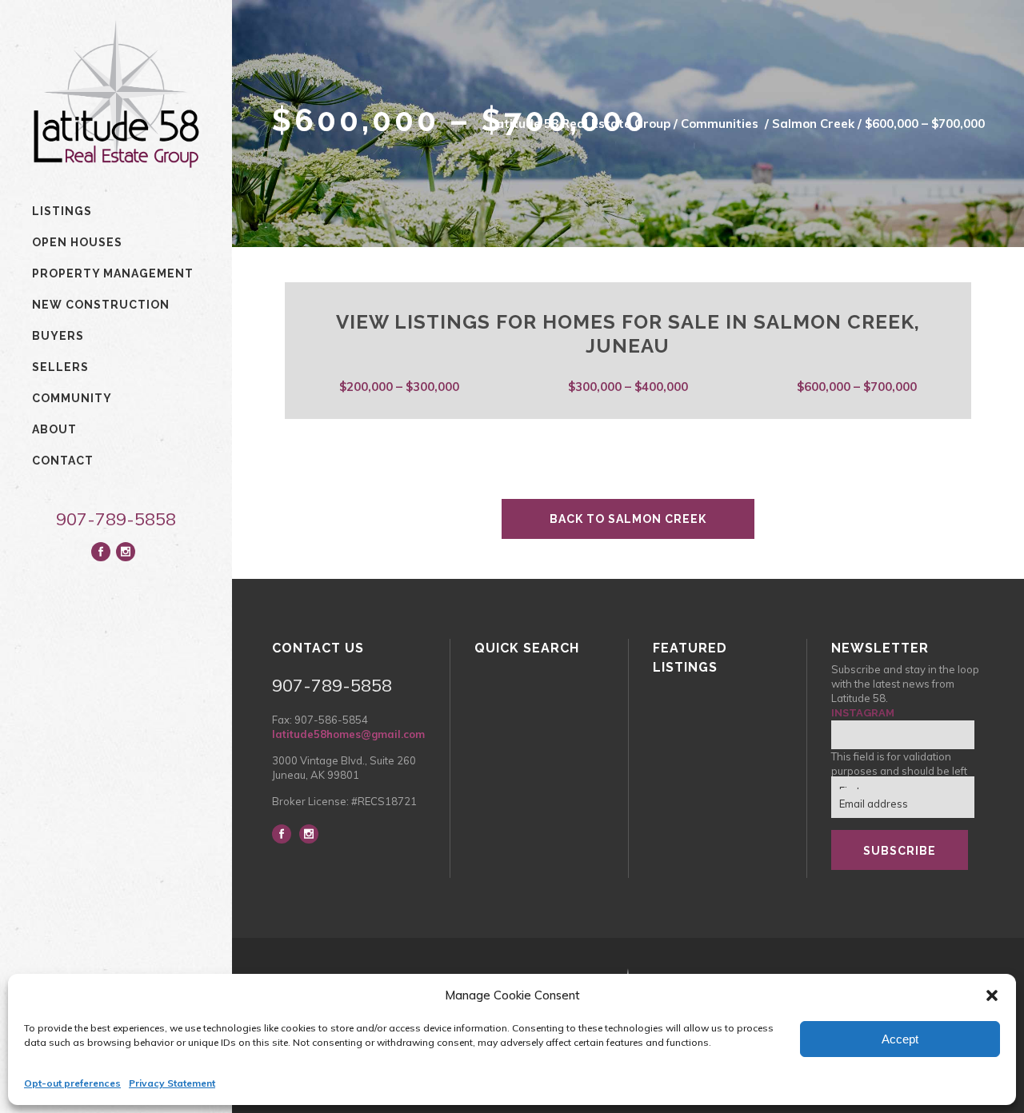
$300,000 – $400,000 (628, 386)
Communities (719, 123)
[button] (992, 995)
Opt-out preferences (72, 1083)
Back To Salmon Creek (628, 519)
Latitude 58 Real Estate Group (579, 123)
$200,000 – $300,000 (399, 386)
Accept (900, 1039)
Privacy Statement (172, 1083)
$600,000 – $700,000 (857, 386)
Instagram (862, 713)
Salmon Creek (813, 123)
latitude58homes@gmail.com (348, 734)
